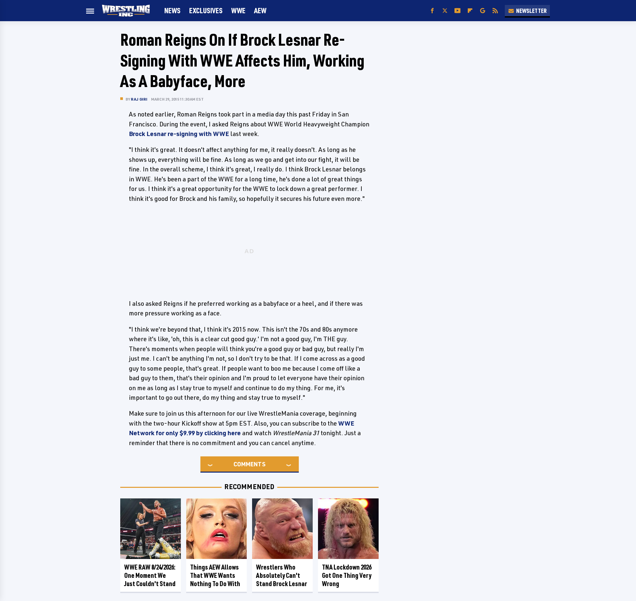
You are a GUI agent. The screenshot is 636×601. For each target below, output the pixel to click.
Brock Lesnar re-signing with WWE (179, 134)
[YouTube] (457, 11)
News (172, 10)
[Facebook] (432, 11)
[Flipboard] (470, 11)
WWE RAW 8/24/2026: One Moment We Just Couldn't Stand (150, 575)
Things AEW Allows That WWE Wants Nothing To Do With (215, 575)
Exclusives (206, 10)
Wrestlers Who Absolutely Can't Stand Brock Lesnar (281, 575)
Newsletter (531, 10)
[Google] (483, 11)
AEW (260, 10)
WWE (238, 10)
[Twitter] (445, 11)
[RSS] (495, 11)
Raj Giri (139, 99)
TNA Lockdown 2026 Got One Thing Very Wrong (346, 575)
